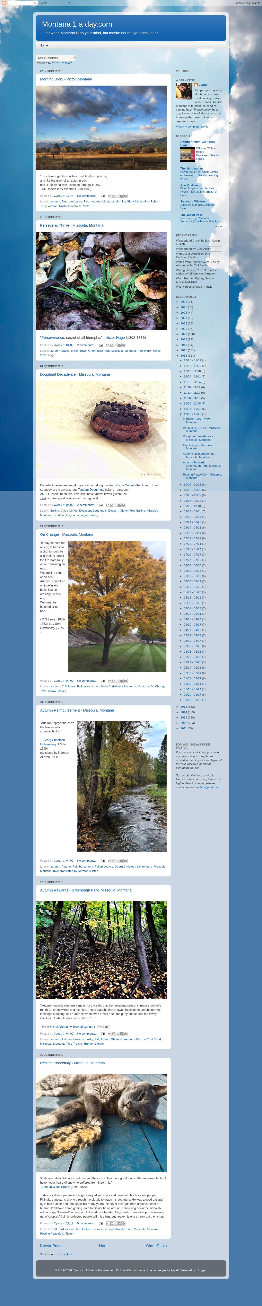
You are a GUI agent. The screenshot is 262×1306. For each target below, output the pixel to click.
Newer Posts (51, 1246)
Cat (78, 1229)
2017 (184, 350)
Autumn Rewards (73, 1039)
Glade (115, 1039)
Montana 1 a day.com (77, 24)
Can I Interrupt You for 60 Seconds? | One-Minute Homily (198, 220)
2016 (184, 355)
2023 (184, 318)
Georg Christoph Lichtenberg (133, 866)
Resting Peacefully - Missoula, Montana (72, 1063)
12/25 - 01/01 (193, 360)
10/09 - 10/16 (193, 484)
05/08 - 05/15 (193, 603)
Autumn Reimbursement (77, 866)
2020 (184, 334)
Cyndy (203, 84)
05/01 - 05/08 (193, 608)
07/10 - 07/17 (193, 554)
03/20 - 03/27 (193, 640)
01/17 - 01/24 (193, 689)
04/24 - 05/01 (193, 613)
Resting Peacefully (52, 1233)
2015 (184, 706)
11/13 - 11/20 (192, 392)
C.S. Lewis (69, 686)
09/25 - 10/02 (193, 495)
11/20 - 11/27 (192, 387)
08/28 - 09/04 (193, 517)
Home (44, 45)
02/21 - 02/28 (193, 662)
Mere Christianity (112, 686)
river (56, 870)
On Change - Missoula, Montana (66, 534)
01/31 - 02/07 (193, 678)
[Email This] (110, 196)
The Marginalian (191, 168)
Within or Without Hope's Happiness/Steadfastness (207, 153)
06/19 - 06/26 (193, 570)
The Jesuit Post (191, 214)
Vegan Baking (89, 515)
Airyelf (175, 1270)
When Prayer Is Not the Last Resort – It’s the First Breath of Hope (198, 192)
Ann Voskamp (190, 185)
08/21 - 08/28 (193, 522)
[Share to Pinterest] (125, 196)
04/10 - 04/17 (193, 624)
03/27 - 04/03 (193, 635)
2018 (184, 345)
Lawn (95, 686)
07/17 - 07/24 (193, 549)
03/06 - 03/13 (193, 651)
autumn (55, 201)
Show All (218, 226)
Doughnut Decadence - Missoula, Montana (75, 374)
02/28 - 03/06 (193, 657)
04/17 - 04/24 (193, 619)
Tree (43, 691)
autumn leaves (59, 350)
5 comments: (86, 1223)
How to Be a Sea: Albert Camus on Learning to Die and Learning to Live (199, 175)
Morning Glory (124, 201)
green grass (79, 350)
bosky (89, 1039)
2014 (184, 712)
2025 (184, 307)
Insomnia (98, 1229)
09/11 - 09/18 (193, 506)
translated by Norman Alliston (79, 870)
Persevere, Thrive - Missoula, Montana (71, 225)
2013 (184, 717)
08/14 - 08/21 (193, 527)
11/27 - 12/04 (193, 382)
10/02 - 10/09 (193, 489)
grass (87, 686)
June (154, 485)
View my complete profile (192, 126)
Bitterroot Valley (72, 201)
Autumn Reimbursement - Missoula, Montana (77, 710)
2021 (184, 328)
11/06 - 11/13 (192, 398)
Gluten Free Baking (132, 510)
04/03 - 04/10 (193, 630)
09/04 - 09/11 (193, 511)
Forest (105, 1039)
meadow (95, 201)
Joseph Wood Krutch (56, 1187)
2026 (184, 301)
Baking (54, 510)
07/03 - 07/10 (193, 559)
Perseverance (52, 338)
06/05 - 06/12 (193, 581)
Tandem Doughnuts (91, 489)
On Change (157, 686)
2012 (184, 722)
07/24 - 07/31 (193, 543)
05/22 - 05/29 (193, 592)
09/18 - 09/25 (193, 500)
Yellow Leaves (57, 691)
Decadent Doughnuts (93, 510)
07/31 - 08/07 (193, 538)
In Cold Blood (59, 1026)
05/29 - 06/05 (193, 587)
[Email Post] (102, 195)
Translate (66, 62)
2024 (184, 312)
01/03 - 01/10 (193, 700)
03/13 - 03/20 (193, 646)
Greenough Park (99, 350)
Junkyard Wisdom (193, 201)
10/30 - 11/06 (193, 403)
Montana (108, 201)
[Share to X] (118, 196)
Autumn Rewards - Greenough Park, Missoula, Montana (86, 890)
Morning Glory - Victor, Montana (66, 79)
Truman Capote (83, 1026)
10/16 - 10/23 (193, 414)
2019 (184, 339)
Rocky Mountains (70, 206)
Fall (86, 201)
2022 (184, 323)
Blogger (201, 1270)
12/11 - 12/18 (193, 371)
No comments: (87, 195)
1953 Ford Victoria (62, 1229)
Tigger (70, 1233)
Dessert (113, 510)
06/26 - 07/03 (193, 565)
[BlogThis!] (114, 196)
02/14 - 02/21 (193, 667)
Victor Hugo (115, 338)
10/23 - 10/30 (193, 408)
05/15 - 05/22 (193, 597)
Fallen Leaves (104, 866)
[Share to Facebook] (122, 196)
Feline (86, 1229)
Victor (86, 206)
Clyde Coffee (125, 485)
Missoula (117, 350)
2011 (184, 728)
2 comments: (86, 345)
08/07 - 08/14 (193, 533)
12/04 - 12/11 (193, 376)
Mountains (142, 201)
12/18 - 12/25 (193, 365)
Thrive (156, 350)
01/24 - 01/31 (193, 683)
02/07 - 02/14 (193, 673)
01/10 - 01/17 (193, 694)
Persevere (144, 350)
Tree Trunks (74, 1043)
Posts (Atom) (66, 1254)
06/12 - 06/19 (193, 576)
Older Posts (156, 1246)
